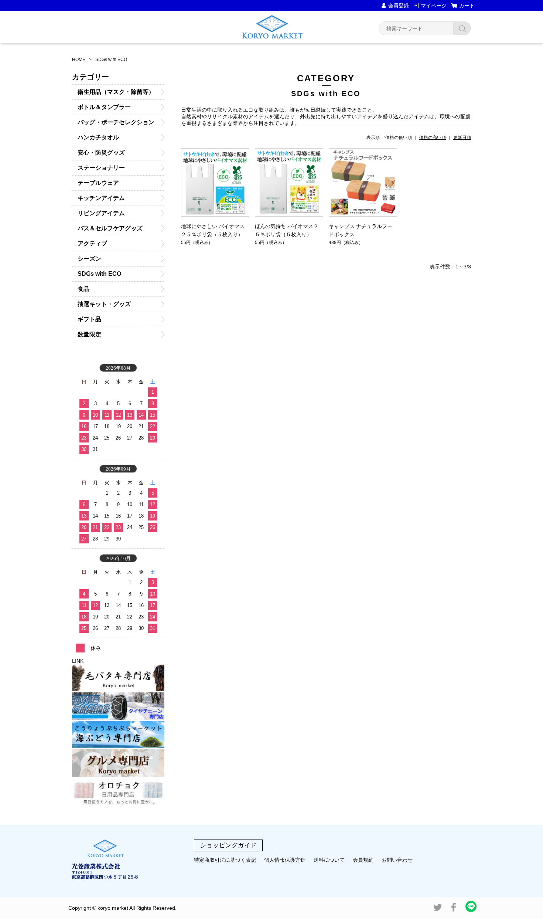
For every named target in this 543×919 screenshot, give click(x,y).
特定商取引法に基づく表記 (225, 860)
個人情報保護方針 (284, 860)
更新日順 (462, 137)
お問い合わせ (397, 860)
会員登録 (398, 6)
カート (467, 6)
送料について (329, 860)
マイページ (434, 6)
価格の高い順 (432, 137)
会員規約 (363, 860)
